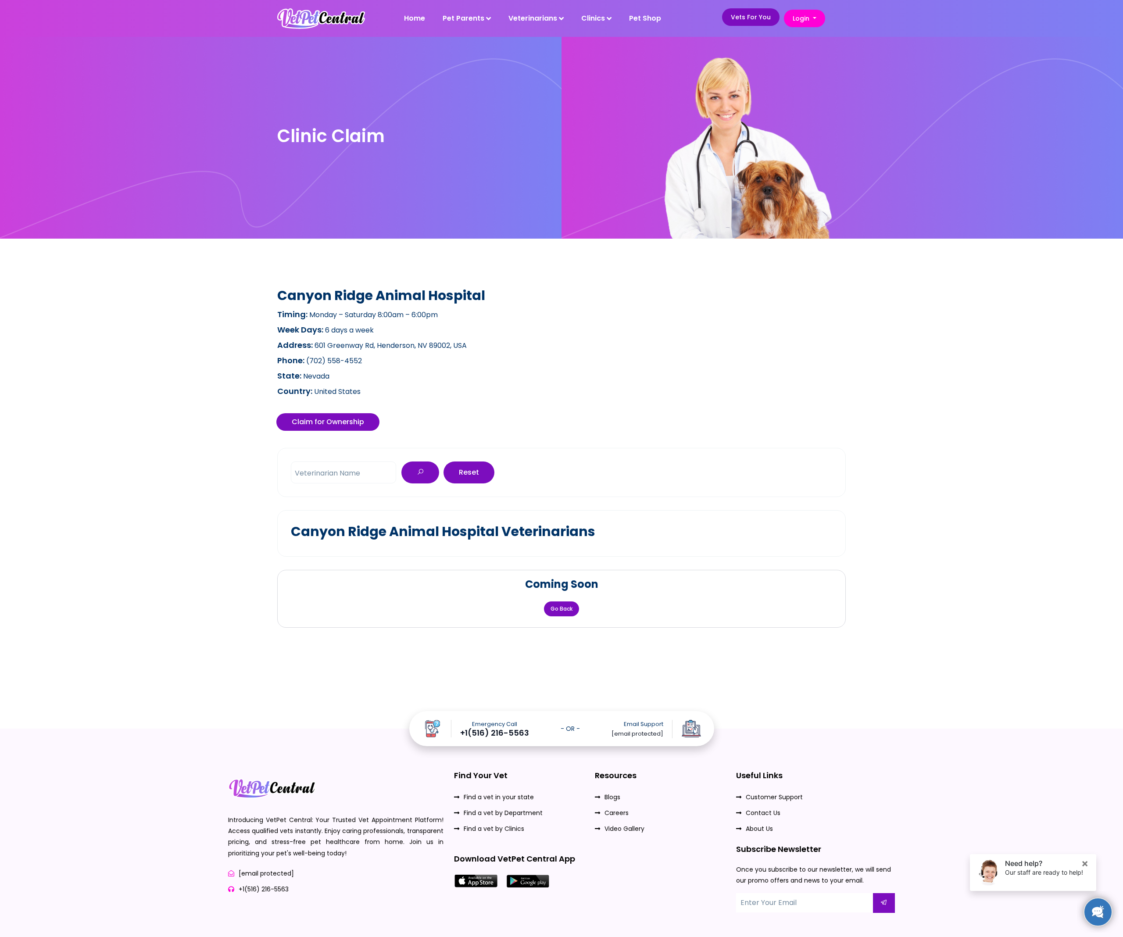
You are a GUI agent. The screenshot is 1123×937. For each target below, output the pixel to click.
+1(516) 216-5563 (494, 733)
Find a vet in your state (499, 797)
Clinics (594, 18)
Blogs (612, 797)
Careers (616, 812)
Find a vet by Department (503, 812)
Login (802, 18)
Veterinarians (533, 18)
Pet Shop (645, 18)
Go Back (561, 608)
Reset (469, 472)
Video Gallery (624, 828)
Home (414, 18)
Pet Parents (464, 18)
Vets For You (751, 17)
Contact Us (763, 812)
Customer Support (774, 797)
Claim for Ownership (328, 422)
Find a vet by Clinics (494, 828)
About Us (759, 828)
